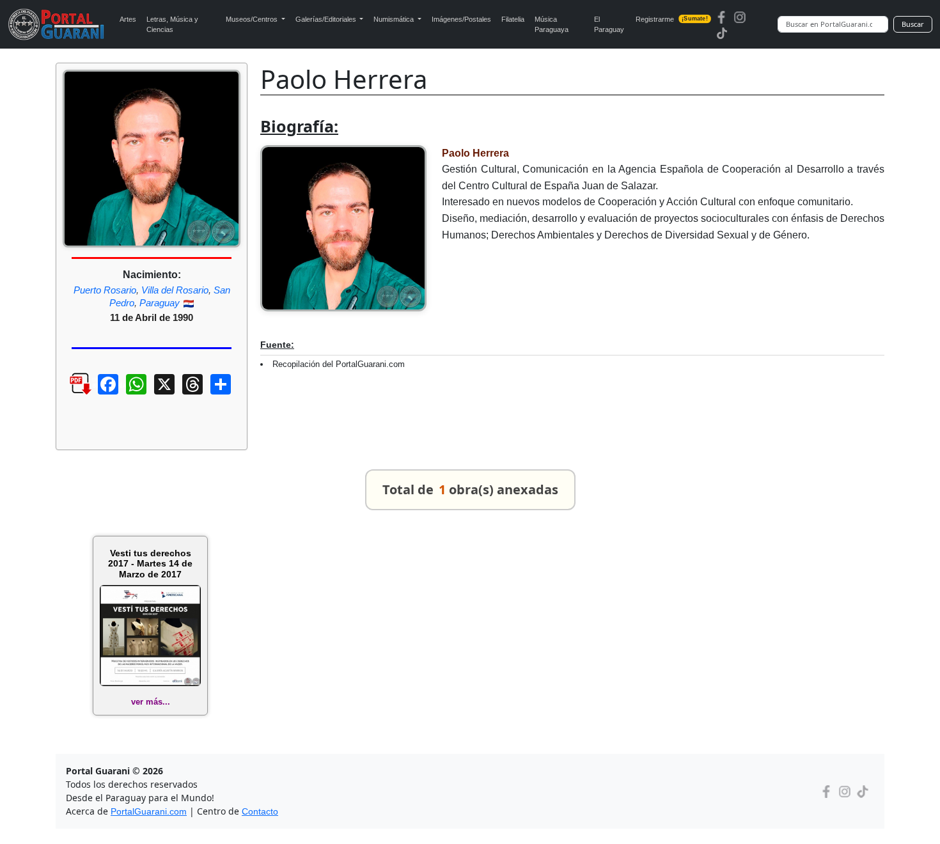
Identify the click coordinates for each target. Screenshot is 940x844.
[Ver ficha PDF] (69, 393)
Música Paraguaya (551, 24)
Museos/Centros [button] (252, 19)
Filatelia (512, 19)
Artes (128, 19)
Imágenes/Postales (461, 19)
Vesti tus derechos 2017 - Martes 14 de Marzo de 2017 (150, 564)
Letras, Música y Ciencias (172, 24)
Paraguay (159, 302)
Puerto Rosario (105, 290)
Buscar (913, 24)
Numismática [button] (394, 19)
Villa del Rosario (174, 290)
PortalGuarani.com (149, 811)
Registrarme (671, 19)
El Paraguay (609, 24)
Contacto (260, 811)
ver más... (150, 702)
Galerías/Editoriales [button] (326, 19)
